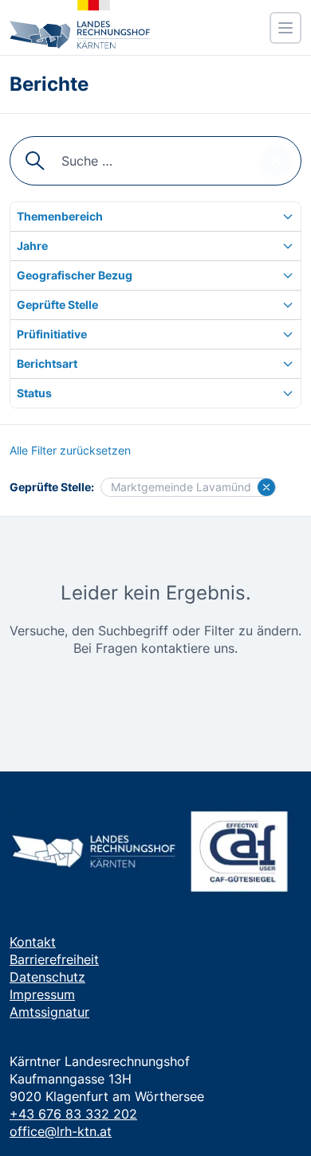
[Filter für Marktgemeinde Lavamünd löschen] (266, 487)
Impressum (42, 994)
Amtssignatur (49, 1012)
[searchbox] (155, 161)
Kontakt (33, 942)
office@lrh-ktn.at (61, 1131)
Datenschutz (47, 977)
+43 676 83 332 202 (73, 1114)
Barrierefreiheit (54, 959)
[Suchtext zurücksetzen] (276, 161)
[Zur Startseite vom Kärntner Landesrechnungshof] (80, 24)
